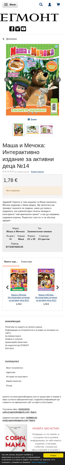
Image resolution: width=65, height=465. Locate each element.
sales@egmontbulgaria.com (15, 412)
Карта (33, 412)
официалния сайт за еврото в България (33, 402)
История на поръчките (17, 377)
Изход (9, 385)
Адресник (10, 372)
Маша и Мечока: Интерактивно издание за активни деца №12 (46, 297)
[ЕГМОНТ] (29, 16)
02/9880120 (31, 418)
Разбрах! (53, 455)
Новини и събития (13, 339)
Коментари (26, 261)
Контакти (9, 348)
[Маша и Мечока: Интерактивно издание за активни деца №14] (32, 79)
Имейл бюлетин (13, 381)
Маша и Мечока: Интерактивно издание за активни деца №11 (19, 297)
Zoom (34, 119)
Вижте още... (11, 261)
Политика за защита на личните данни (23, 327)
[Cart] (58, 4)
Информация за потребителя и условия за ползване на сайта (31, 331)
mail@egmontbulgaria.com (15, 420)
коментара (22, 172)
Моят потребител (14, 368)
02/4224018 (24, 409)
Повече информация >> (40, 462)
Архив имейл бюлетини (16, 342)
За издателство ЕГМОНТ (17, 345)
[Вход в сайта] (50, 4)
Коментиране (37, 172)
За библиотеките (13, 336)
